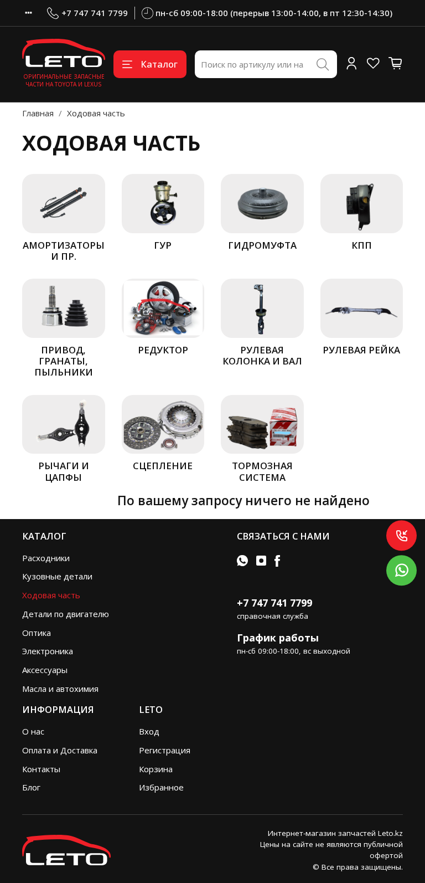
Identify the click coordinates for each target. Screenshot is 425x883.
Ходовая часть (51, 594)
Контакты (41, 768)
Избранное (161, 787)
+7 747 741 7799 (94, 12)
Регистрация (164, 750)
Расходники (46, 557)
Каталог (159, 64)
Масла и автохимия (60, 688)
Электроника (47, 650)
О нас (33, 731)
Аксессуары (45, 669)
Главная (38, 113)
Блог (31, 787)
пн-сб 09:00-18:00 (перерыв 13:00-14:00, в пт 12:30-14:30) (274, 12)
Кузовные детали (57, 576)
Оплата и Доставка (59, 750)
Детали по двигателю (65, 613)
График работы (278, 637)
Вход (149, 731)
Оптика (36, 632)
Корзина (156, 768)
